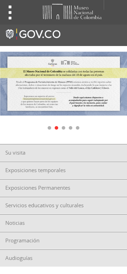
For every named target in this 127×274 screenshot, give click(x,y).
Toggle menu (10, 12)
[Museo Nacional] (59, 11)
